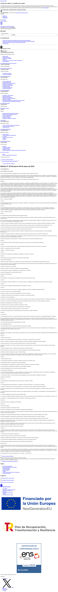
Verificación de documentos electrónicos (10, 114)
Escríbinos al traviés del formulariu (8, 480)
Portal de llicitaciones (6, 96)
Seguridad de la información (8, 492)
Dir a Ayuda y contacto (4, 152)
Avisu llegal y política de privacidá (9, 489)
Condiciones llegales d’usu (7, 87)
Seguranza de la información (8, 85)
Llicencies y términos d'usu (7, 84)
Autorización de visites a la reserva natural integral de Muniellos (14, 42)
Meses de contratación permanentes (9, 98)
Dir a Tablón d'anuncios (4, 108)
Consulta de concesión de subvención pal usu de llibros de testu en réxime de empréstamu (19, 41)
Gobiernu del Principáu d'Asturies (22, 12)
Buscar (14, 34)
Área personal (4, 21)
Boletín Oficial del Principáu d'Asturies (10, 155)
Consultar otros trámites (7, 73)
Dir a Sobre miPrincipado (5, 90)
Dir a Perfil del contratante (5, 103)
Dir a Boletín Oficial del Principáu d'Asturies (8, 63)
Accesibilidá (5, 488)
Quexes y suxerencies (6, 116)
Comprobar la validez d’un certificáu (9, 118)
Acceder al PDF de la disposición (9, 163)
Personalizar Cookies (13, 9)
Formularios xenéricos (7, 117)
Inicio (4, 154)
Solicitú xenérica (6, 43)
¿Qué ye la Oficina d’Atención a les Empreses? (11, 125)
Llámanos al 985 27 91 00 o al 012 (8, 478)
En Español (4, 19)
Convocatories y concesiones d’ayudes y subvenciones (12, 60)
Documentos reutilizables (7, 74)
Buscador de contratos (7, 99)
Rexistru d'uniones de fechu (8, 137)
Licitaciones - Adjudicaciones (8, 95)
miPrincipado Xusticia (7, 473)
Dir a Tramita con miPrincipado (6, 68)
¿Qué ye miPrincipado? (7, 81)
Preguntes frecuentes (6, 149)
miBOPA (4, 59)
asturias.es (4, 15)
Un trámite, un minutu (7, 147)
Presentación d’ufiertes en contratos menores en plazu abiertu (13, 100)
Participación (5, 16)
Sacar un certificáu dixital (7, 115)
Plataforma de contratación (7, 97)
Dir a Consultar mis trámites (5, 76)
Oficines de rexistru (6, 148)
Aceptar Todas (4, 9)
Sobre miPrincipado (6, 468)
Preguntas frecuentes (6, 86)
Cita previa (5, 136)
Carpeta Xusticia (6, 134)
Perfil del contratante (6, 469)
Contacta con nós (6, 127)
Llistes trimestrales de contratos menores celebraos (12, 101)
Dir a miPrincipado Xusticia (5, 141)
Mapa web (5, 491)
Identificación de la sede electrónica (9, 83)
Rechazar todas (22, 9)
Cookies (4, 493)
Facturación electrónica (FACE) (8, 126)
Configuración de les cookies (8, 494)
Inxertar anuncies (6, 61)
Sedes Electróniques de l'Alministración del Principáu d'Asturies (14, 150)
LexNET (4, 139)
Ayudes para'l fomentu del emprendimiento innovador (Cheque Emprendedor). (17, 40)
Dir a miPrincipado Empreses (5, 129)
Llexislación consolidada (7, 58)
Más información (46, 7)
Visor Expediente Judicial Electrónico (9, 135)
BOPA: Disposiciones (7, 57)
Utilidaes (4, 471)
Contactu (4, 138)
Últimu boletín (5, 56)
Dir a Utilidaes (3, 120)
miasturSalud (5, 17)
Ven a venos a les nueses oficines (7, 482)
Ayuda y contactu (6, 470)
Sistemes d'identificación (7, 88)
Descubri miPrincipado (7, 82)
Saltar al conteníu (3, 0)
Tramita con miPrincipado (7, 466)
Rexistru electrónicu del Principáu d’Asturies (11, 113)
